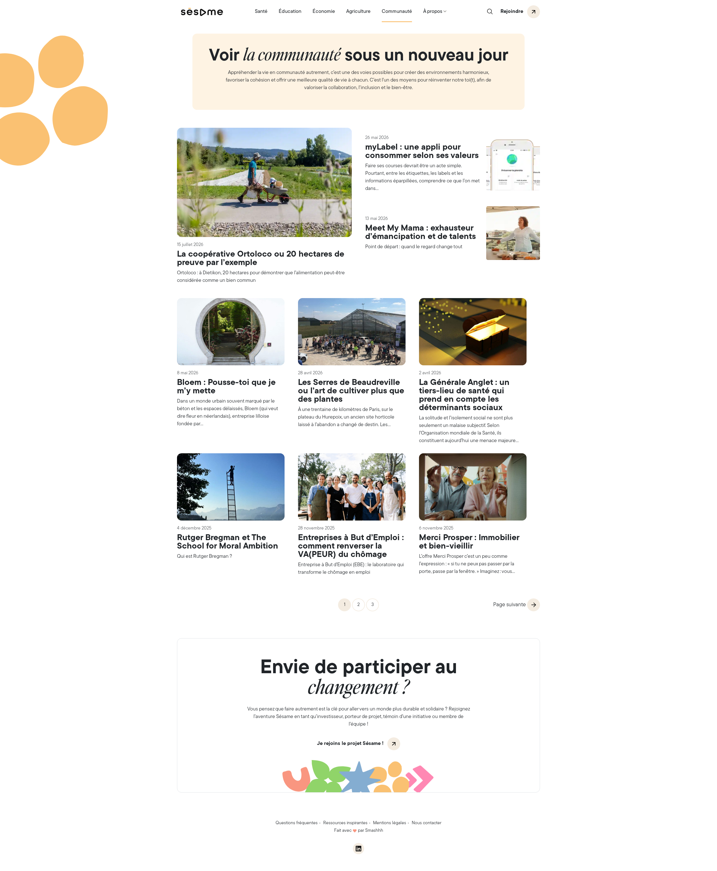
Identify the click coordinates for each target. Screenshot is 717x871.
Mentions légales (389, 823)
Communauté (397, 11)
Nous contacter (426, 823)
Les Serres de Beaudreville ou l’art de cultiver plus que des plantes (351, 391)
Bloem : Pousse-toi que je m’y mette (226, 387)
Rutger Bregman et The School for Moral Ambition (227, 542)
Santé (261, 11)
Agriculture (358, 11)
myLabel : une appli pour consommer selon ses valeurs (422, 151)
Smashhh (374, 830)
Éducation (290, 11)
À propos (432, 11)
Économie (324, 11)
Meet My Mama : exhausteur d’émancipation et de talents (420, 232)
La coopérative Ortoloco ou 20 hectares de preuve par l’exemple (260, 258)
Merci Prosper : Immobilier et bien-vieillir (469, 542)
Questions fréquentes (297, 823)
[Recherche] (490, 12)
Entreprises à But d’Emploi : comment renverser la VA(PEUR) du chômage (351, 546)
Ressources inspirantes (345, 823)
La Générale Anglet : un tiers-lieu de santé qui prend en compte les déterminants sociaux (464, 395)
